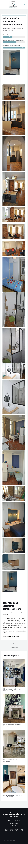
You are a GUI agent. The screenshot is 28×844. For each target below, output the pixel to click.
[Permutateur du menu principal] (24, 4)
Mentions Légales (14, 823)
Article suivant (14, 647)
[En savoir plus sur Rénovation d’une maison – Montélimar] (13, 743)
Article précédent (14, 643)
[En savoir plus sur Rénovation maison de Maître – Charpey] (13, 708)
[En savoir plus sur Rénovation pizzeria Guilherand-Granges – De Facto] (13, 673)
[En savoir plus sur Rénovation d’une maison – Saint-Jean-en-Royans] (13, 779)
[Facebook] (11, 830)
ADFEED (13, 840)
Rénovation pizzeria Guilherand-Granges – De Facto (12, 689)
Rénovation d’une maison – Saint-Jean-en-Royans (12, 795)
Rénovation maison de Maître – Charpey (12, 725)
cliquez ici (11, 30)
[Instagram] (6, 830)
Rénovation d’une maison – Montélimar (11, 760)
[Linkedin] (21, 830)
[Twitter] (16, 830)
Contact (14, 825)
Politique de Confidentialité (14, 820)
